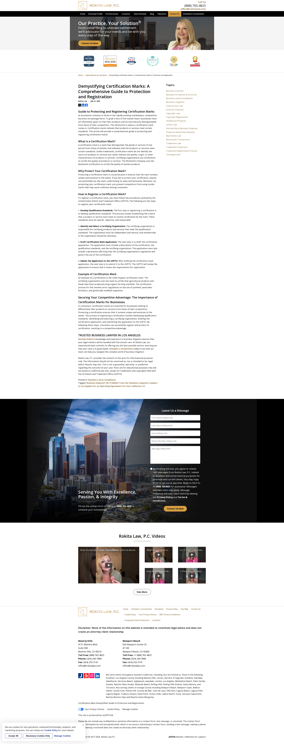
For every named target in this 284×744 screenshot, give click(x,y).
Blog (152, 14)
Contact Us (174, 14)
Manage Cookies (130, 709)
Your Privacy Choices (148, 614)
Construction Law (174, 105)
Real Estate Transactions (178, 139)
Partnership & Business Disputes (182, 128)
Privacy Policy (165, 497)
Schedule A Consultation (193, 14)
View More (142, 592)
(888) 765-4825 (195, 5)
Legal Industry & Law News (96, 75)
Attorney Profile (95, 14)
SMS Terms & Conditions (169, 614)
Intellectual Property (176, 120)
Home (82, 14)
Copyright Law (173, 113)
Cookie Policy (130, 614)
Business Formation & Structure (181, 94)
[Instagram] (91, 675)
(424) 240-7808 (94, 658)
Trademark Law (173, 143)
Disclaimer (159, 609)
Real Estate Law (173, 135)
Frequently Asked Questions (137, 620)
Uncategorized (173, 154)
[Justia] (80, 675)
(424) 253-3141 (90, 662)
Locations (126, 14)
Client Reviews (140, 14)
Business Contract (174, 91)
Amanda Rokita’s (86, 339)
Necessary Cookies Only (38, 735)
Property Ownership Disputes (180, 132)
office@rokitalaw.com (193, 8)
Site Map (184, 609)
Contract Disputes (175, 109)
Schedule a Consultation (141, 609)
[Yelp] (86, 675)
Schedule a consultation (121, 348)
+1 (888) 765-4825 (143, 655)
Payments (162, 14)
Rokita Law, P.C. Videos (142, 536)
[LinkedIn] (97, 675)
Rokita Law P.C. (108, 736)
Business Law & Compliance (102, 379)
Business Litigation (175, 102)
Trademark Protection (176, 147)
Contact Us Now (90, 43)
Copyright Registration (177, 117)
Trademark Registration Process (181, 151)
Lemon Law (171, 124)
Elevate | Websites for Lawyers (187, 736)
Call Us (202, 2)
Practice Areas (112, 14)
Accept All (13, 735)
